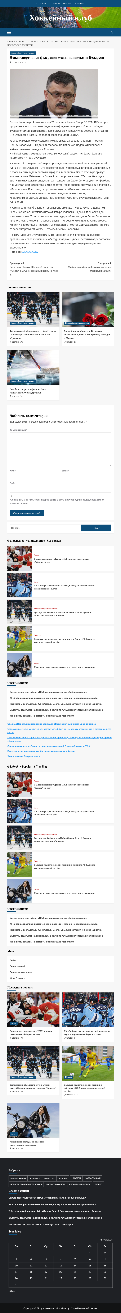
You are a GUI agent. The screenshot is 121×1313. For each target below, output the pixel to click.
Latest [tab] (13, 766)
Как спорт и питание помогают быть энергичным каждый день (41, 751)
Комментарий (18, 429)
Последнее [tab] (16, 540)
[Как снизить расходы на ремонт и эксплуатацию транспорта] (19, 664)
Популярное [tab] (36, 540)
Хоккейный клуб (60, 17)
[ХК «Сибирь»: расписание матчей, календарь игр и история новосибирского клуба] (19, 584)
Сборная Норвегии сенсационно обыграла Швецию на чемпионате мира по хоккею (52, 723)
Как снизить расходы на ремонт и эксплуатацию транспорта (64, 667)
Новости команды (55, 1184)
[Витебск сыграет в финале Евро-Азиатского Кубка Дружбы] (33, 367)
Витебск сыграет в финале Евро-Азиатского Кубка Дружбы (28, 390)
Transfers (49, 1178)
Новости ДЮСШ (92, 1178)
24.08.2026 (15, 1038)
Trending (62, 1178)
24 (16, 1278)
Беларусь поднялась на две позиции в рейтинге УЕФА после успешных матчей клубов (56, 709)
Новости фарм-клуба (79, 1184)
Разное (36, 555)
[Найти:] (45, 528)
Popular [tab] (26, 766)
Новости (67, 3)
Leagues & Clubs (18, 1178)
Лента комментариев (21, 972)
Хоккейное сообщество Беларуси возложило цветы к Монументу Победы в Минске (87, 334)
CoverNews (77, 1308)
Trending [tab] (41, 766)
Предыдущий (34, 269)
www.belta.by (30, 251)
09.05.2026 (69, 342)
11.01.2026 (15, 396)
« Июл (12, 1291)
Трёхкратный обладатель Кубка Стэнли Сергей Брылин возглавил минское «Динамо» (33, 334)
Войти (13, 960)
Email (65, 470)
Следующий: (89, 267)
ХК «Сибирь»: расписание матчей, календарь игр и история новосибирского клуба (53, 698)
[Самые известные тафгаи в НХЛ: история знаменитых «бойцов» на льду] (19, 558)
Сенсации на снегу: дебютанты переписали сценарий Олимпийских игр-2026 (48, 746)
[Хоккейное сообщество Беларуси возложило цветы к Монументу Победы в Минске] (88, 309)
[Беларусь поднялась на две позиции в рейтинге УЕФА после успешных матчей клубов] (19, 638)
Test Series (35, 1178)
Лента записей (17, 966)
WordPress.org (17, 978)
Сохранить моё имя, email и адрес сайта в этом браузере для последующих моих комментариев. (57, 501)
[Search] (112, 32)
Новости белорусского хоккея (23, 53)
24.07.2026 (15, 342)
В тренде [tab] (55, 540)
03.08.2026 (69, 1038)
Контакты (79, 3)
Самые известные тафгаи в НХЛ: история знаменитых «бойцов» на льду (48, 692)
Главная (56, 3)
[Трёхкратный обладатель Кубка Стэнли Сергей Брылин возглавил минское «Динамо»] (33, 309)
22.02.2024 (16, 62)
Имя (13, 470)
